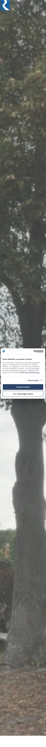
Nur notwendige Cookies (23, 394)
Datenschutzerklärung (29, 372)
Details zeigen (33, 380)
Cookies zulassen (23, 387)
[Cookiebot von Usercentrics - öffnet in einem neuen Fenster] (33, 351)
